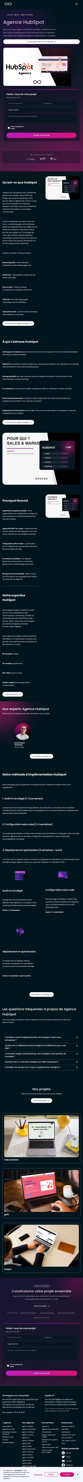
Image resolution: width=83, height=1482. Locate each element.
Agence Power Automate (66, 1313)
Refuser (51, 1474)
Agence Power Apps (47, 1313)
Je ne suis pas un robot (17, 128)
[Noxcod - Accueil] (8, 4)
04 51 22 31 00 (19, 1412)
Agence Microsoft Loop (41, 1317)
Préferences (38, 1474)
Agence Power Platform (28, 1313)
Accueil (9, 15)
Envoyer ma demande (41, 135)
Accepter (67, 1474)
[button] (76, 4)
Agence (16, 15)
